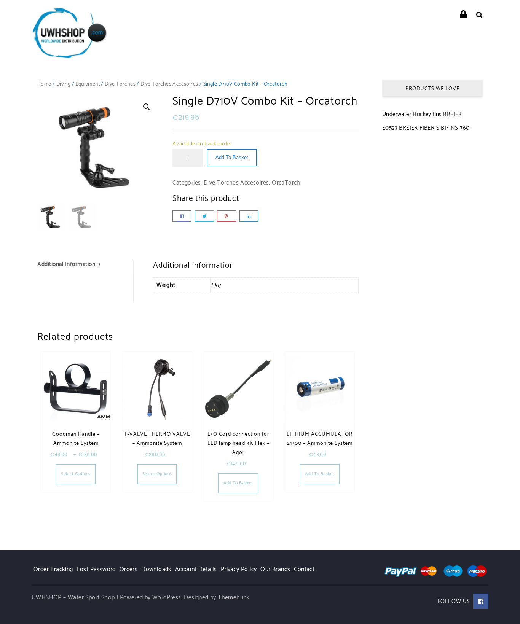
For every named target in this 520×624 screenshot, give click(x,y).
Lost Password (96, 569)
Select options (76, 474)
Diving (63, 84)
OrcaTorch (286, 183)
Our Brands (275, 569)
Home (44, 84)
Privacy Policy (239, 569)
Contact (304, 569)
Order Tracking (53, 569)
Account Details (196, 569)
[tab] (85, 267)
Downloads (156, 569)
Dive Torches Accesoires (169, 84)
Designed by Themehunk (216, 597)
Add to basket (231, 157)
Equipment (87, 84)
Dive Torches (120, 84)
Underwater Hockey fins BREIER (422, 114)
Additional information (66, 264)
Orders (128, 569)
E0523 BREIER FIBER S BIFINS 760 (425, 128)
